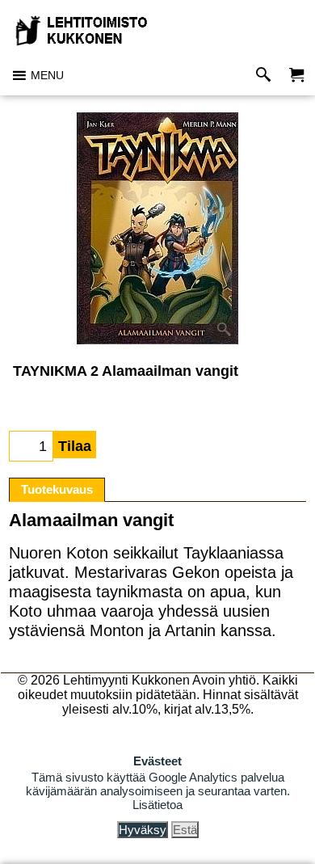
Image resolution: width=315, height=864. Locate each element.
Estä (185, 830)
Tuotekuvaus (57, 489)
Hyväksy (142, 830)
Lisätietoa (157, 804)
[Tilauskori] (296, 75)
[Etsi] (267, 75)
